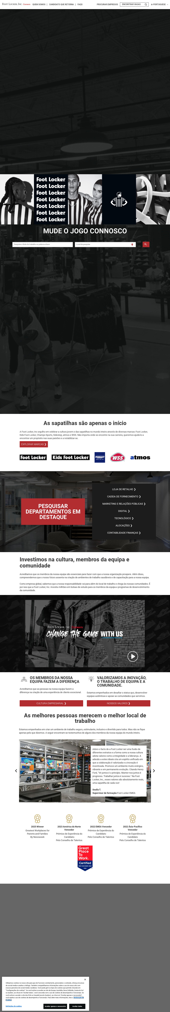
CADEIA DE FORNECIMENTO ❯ (124, 496)
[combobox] (42, 244)
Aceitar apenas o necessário (55, 1006)
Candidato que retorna (61, 4)
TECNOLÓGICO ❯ (124, 518)
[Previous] (16, 771)
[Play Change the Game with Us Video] (133, 656)
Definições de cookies (14, 1006)
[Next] (153, 771)
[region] (45, 994)
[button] (85, 633)
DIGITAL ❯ (124, 510)
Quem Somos (38, 4)
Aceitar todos (77, 1006)
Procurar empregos (107, 4)
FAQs (80, 4)
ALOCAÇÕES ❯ (124, 525)
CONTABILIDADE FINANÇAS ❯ (124, 532)
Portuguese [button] (159, 4)
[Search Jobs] (145, 4)
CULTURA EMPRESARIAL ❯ (51, 703)
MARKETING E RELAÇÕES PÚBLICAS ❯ (124, 503)
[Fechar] (85, 979)
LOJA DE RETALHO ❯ (124, 489)
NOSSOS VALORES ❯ (118, 703)
